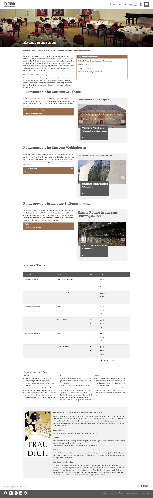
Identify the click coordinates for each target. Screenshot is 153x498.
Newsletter (113, 493)
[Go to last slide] (81, 121)
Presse (121, 493)
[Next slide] (123, 121)
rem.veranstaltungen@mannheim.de (90, 72)
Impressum (134, 493)
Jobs (127, 493)
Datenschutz (145, 493)
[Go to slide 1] (82, 137)
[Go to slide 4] (87, 137)
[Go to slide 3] (85, 137)
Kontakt (104, 493)
